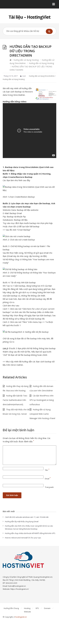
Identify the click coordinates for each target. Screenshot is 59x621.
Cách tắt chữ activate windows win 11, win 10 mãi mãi (26, 517)
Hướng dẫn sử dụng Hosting (26, 60)
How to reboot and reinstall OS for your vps (23, 537)
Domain (47, 608)
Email (48, 478)
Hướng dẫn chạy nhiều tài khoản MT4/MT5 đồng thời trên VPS (30, 533)
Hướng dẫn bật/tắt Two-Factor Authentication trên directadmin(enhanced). (15, 400)
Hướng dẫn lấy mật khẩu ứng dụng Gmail (21, 521)
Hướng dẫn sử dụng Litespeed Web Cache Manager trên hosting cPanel (42, 414)
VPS (37, 608)
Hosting (27, 608)
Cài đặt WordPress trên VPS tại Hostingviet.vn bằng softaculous (42, 400)
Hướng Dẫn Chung (11, 608)
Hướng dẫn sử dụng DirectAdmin (41, 76)
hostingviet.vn (21, 617)
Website (27, 611)
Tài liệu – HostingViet (29, 17)
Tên (47, 470)
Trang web (49, 487)
